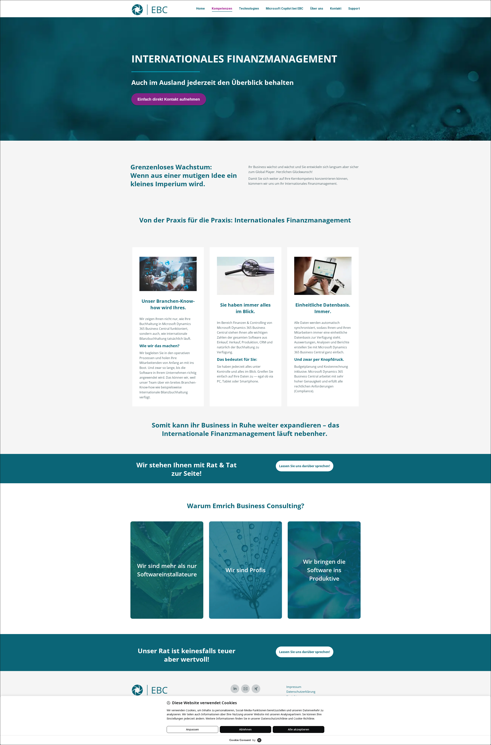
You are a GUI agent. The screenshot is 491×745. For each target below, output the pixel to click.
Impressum (293, 687)
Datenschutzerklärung (300, 691)
